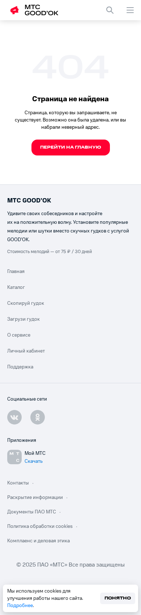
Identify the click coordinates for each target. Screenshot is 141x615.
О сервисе (18, 335)
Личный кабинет (26, 351)
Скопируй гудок (25, 303)
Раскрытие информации (35, 497)
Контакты (18, 483)
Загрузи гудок (23, 319)
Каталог (16, 287)
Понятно (117, 598)
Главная (16, 271)
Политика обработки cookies (40, 526)
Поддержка (20, 367)
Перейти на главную (70, 147)
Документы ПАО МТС (31, 512)
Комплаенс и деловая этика (38, 541)
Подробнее (20, 605)
